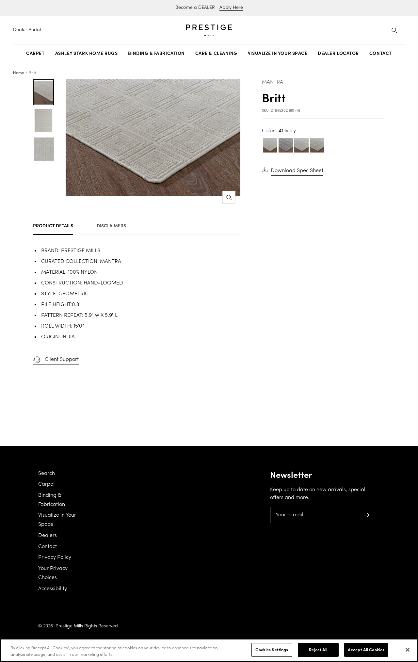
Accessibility (52, 588)
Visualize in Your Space (277, 53)
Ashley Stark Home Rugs (86, 53)
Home (18, 73)
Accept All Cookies (366, 650)
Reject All (318, 650)
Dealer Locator (338, 53)
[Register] (367, 515)
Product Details (53, 225)
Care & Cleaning (216, 53)
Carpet (35, 53)
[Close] (407, 649)
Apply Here (231, 8)
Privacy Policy (54, 557)
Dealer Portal (27, 30)
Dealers (47, 535)
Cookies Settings (271, 650)
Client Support (62, 359)
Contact (380, 53)
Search (46, 473)
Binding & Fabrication (156, 53)
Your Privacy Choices (53, 573)
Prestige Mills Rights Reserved (87, 626)
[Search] (394, 30)
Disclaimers (111, 225)
